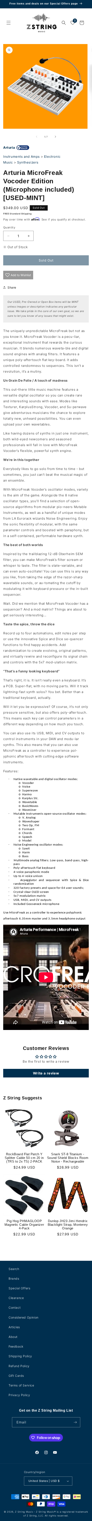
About (13, 1337)
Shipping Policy (20, 1356)
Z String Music (24, 1511)
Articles (14, 1327)
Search (14, 1269)
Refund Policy (19, 1366)
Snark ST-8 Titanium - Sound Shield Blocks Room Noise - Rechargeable (67, 1157)
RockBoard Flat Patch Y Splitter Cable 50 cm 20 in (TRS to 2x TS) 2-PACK (24, 1157)
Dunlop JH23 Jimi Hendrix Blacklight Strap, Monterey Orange (68, 1224)
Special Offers (19, 1288)
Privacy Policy (19, 1395)
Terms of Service (21, 1385)
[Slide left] (36, 136)
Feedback (16, 1346)
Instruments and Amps (21, 157)
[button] (8, 23)
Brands (14, 1278)
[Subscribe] (75, 1422)
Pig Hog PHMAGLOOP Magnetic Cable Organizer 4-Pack (24, 1224)
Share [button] (11, 287)
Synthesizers (28, 162)
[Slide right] (55, 136)
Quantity (9, 227)
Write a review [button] (46, 1073)
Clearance (16, 1298)
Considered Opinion (24, 1317)
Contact (15, 1307)
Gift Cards (16, 1375)
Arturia (9, 147)
